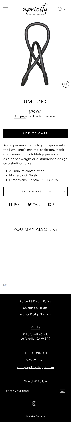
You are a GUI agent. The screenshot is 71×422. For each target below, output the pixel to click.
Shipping (20, 116)
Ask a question (35, 191)
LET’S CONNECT (35, 353)
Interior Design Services (35, 314)
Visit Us (35, 327)
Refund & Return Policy (35, 301)
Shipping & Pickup (35, 308)
